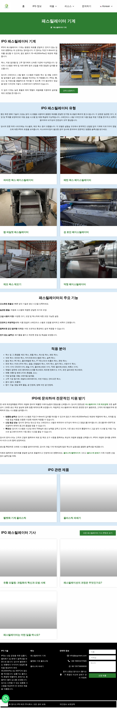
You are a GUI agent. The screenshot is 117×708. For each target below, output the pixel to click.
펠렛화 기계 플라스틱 (14, 517)
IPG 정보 (37, 6)
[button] (55, 6)
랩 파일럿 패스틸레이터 (16, 232)
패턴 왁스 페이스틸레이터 (77, 180)
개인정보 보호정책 (67, 704)
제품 (52, 6)
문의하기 (86, 6)
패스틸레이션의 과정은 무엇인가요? (83, 582)
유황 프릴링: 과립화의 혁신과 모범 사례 (24, 582)
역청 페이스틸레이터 (75, 284)
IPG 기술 (4, 651)
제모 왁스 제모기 (12, 284)
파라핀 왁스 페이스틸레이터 (18, 180)
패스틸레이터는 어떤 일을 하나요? (21, 634)
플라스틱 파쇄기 (72, 517)
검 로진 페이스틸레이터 (76, 232)
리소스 (68, 6)
